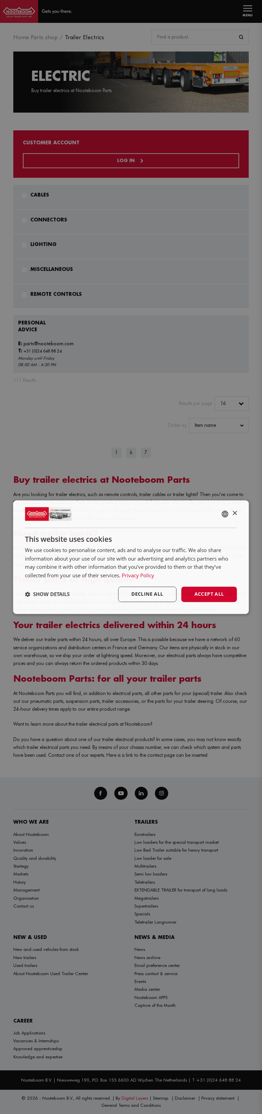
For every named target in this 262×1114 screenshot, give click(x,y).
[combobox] (225, 513)
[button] (47, 594)
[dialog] (131, 557)
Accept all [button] (209, 594)
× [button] (234, 513)
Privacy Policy (138, 575)
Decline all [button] (147, 594)
